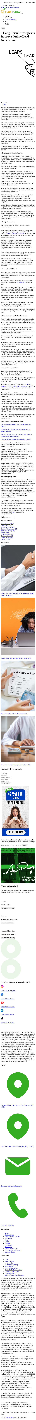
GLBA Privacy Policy (11, 1265)
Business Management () (9, 529)
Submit (24, 845)
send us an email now (8, 923)
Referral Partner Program (12, 1236)
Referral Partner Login (11, 1248)
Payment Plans (9, 1261)
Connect (7, 1243)
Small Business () (7, 524)
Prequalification (9, 1273)
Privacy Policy (9, 1263)
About (6, 1233)
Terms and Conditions (11, 1268)
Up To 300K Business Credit (13, 1270)
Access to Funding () (8, 531)
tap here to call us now (8, 908)
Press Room (8, 1245)
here (14, 512)
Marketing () (5, 532)
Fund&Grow (10, 1417)
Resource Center (10, 1252)
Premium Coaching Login (12, 1250)
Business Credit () (7, 536)
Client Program (9, 1235)
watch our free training (8, 937)
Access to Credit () (7, 527)
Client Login (8, 1247)
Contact (7, 1241)
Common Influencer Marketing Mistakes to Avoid (16, 439)
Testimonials (8, 1238)
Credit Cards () (6, 525)
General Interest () (7, 534)
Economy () (5, 539)
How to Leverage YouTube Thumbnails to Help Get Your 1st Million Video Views (16, 435)
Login (3, 28)
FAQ (6, 1259)
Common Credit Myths (12, 1271)
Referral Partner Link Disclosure (14, 1275)
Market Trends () (6, 537)
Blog (6, 1240)
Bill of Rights (9, 1266)
